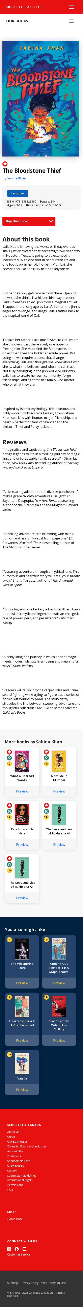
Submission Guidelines (21, 1175)
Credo (11, 1137)
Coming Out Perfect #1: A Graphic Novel (59, 968)
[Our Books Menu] (71, 21)
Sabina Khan (16, 178)
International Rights (20, 1180)
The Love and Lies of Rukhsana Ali (59, 831)
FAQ (10, 1190)
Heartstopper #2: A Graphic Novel (22, 1023)
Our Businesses (17, 1141)
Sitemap (12, 1283)
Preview (22, 791)
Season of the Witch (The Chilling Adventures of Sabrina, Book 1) (59, 1025)
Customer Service (18, 1254)
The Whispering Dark (22, 966)
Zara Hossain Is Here (22, 831)
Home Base (15, 1219)
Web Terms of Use (53, 1283)
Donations (14, 1156)
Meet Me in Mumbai (59, 778)
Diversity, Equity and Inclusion (26, 1146)
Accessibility (15, 1151)
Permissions (15, 1185)
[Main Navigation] (71, 7)
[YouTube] (24, 1249)
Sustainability (15, 1166)
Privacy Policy (29, 1283)
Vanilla (22, 1078)
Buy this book (17, 221)
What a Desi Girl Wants (22, 778)
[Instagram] (9, 1249)
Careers (12, 1171)
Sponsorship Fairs (18, 1161)
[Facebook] (17, 1249)
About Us (13, 1132)
